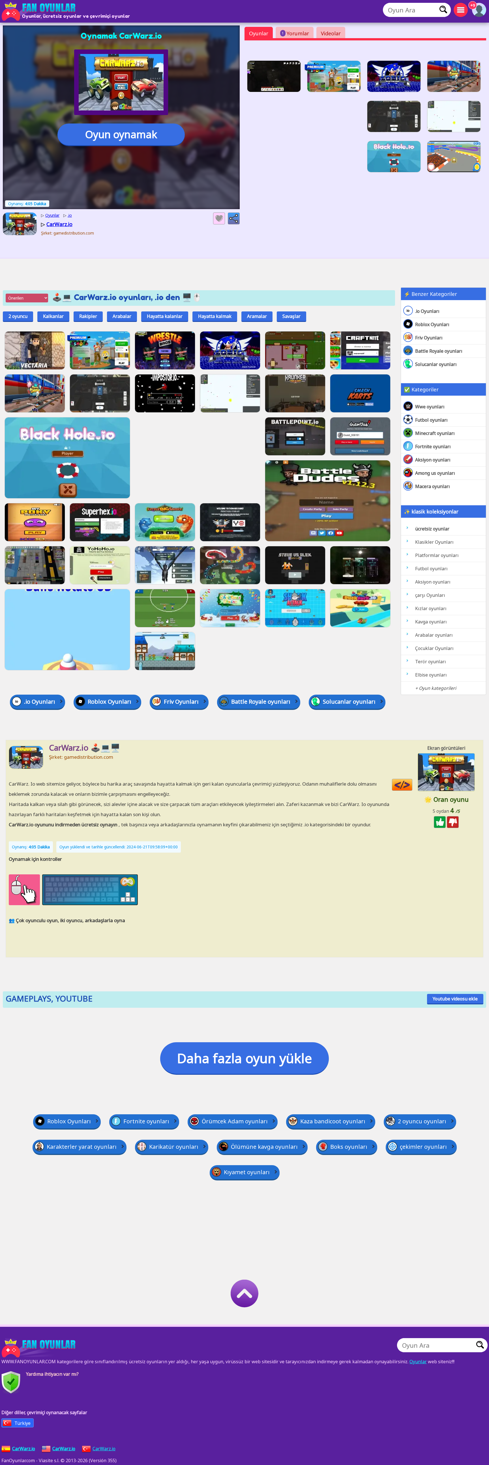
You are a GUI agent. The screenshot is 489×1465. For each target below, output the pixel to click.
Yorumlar (295, 33)
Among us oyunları (435, 473)
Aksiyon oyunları (433, 460)
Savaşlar (291, 316)
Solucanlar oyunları (436, 364)
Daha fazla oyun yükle (244, 1058)
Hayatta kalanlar (165, 316)
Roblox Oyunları (432, 324)
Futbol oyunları (431, 420)
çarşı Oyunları (430, 595)
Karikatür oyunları (173, 1146)
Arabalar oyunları (434, 635)
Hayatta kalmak (214, 316)
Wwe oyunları (430, 407)
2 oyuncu (17, 316)
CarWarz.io (104, 1449)
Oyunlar (258, 33)
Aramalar (257, 316)
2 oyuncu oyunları (422, 1121)
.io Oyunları (427, 311)
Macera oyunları (432, 486)
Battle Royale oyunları (438, 351)
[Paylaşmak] (234, 218)
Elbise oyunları (431, 675)
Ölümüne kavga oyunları (264, 1146)
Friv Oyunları (429, 338)
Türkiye (22, 1423)
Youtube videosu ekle (455, 999)
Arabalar (122, 316)
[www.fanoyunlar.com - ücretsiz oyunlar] (39, 1348)
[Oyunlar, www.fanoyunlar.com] (39, 11)
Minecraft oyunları (435, 433)
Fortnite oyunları (433, 446)
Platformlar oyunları (437, 555)
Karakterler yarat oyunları (82, 1146)
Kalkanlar (53, 316)
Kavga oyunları (431, 622)
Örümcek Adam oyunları (235, 1121)
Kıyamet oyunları (247, 1172)
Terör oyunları (430, 661)
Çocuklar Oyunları (434, 648)
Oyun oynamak (121, 134)
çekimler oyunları (423, 1146)
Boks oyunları (348, 1146)
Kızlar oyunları (431, 608)
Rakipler (88, 316)
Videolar (331, 33)
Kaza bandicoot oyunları (332, 1121)
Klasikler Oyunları (434, 542)
